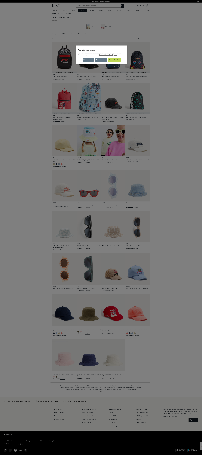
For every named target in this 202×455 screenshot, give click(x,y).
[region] (101, 55)
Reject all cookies (101, 59)
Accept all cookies (114, 59)
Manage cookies (88, 59)
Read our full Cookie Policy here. (108, 55)
